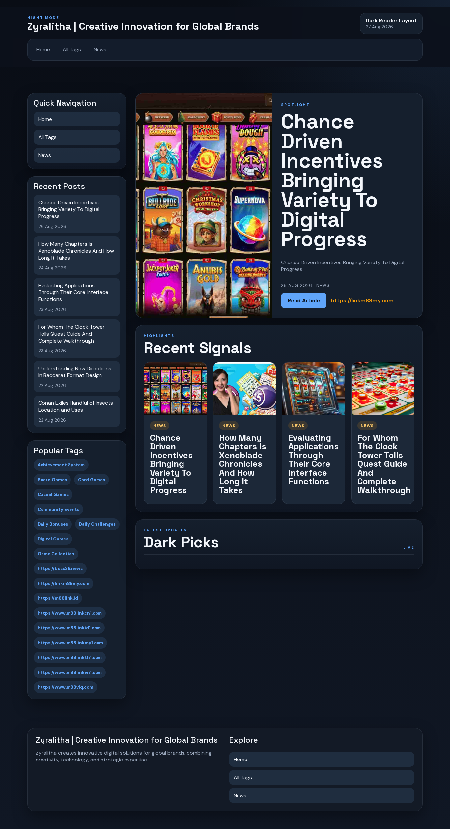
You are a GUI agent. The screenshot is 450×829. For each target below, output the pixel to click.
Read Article (304, 300)
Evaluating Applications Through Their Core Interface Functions (313, 459)
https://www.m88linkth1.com (70, 657)
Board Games (52, 480)
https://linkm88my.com (63, 583)
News (100, 49)
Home (43, 49)
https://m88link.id (58, 598)
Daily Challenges (97, 524)
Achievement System (61, 465)
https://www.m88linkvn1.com (70, 672)
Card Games (91, 480)
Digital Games (53, 539)
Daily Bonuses (53, 524)
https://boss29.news (60, 568)
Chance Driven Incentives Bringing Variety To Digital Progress (171, 464)
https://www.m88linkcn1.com (70, 613)
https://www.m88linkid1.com (69, 628)
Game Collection (56, 554)
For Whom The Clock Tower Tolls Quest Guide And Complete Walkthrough (384, 464)
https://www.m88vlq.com (65, 687)
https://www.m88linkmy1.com (70, 643)
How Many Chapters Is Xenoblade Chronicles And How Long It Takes (242, 464)
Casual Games (53, 494)
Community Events (58, 509)
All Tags (72, 49)
